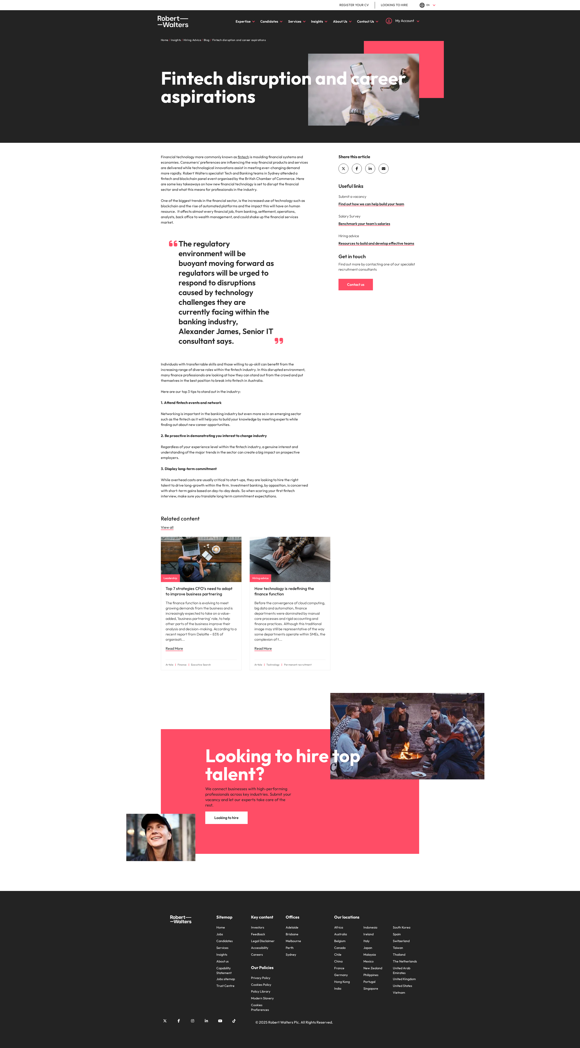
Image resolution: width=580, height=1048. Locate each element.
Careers (257, 955)
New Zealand (372, 968)
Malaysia (369, 955)
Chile (337, 955)
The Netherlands (405, 961)
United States (402, 986)
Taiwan (398, 948)
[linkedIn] (370, 169)
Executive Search (201, 665)
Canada (340, 948)
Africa (338, 927)
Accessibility (259, 948)
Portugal (369, 982)
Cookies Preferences (260, 1007)
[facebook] (357, 169)
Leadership (170, 578)
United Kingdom (404, 979)
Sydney (291, 955)
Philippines (370, 975)
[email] (384, 169)
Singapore (370, 988)
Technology (273, 665)
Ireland (368, 934)
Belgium (340, 941)
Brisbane (292, 934)
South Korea (401, 927)
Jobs (219, 934)
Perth (290, 948)
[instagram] (192, 1021)
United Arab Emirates (401, 970)
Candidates (269, 21)
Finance (182, 665)
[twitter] (343, 169)
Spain (397, 934)
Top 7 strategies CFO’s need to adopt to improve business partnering (199, 591)
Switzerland (401, 941)
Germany (341, 975)
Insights (317, 21)
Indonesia (370, 927)
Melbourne (293, 941)
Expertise (243, 21)
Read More (174, 648)
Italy (366, 941)
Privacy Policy (260, 978)
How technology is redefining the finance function (284, 591)
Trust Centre (225, 986)
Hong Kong (342, 982)
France (339, 968)
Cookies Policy (261, 985)
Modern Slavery (262, 998)
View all (167, 527)
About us (222, 961)
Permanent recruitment (298, 665)
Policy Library (260, 991)
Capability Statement (224, 970)
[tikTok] (234, 1021)
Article (169, 665)
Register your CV (354, 5)
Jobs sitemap (225, 979)
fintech (243, 157)
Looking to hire (394, 5)
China (338, 961)
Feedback (258, 934)
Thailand (399, 955)
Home (220, 927)
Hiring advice (260, 578)
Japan (367, 948)
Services (294, 21)
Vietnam (399, 993)
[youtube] (220, 1021)
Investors (257, 927)
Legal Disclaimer (263, 941)
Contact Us (365, 21)
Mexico (368, 961)
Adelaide (292, 927)
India (337, 988)
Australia (340, 934)
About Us (340, 21)
